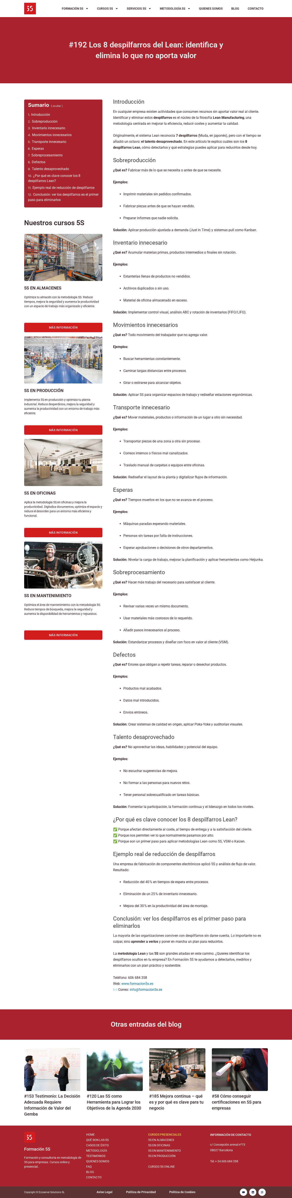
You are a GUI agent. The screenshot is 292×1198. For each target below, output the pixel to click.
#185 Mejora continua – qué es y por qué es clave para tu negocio (176, 1102)
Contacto (256, 8)
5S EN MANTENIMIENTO (164, 1150)
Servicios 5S (136, 8)
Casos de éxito (97, 1145)
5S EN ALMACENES (161, 1140)
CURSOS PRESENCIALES (164, 1134)
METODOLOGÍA (96, 1150)
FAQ (89, 1166)
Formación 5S (72, 8)
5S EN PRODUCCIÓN (161, 1156)
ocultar (57, 105)
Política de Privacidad (141, 1192)
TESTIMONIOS (95, 1156)
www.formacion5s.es (137, 984)
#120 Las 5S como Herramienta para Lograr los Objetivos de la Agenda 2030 (114, 1102)
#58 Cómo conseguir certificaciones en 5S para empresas (236, 1102)
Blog (235, 8)
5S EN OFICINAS (159, 1145)
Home (90, 1134)
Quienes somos (211, 8)
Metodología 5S (172, 8)
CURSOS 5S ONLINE (161, 1166)
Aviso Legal (104, 1192)
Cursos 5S (105, 8)
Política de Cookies (182, 1192)
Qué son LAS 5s (97, 1140)
